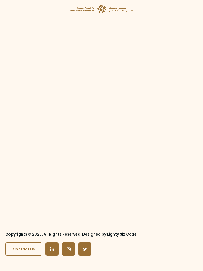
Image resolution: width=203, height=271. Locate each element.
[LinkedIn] (52, 249)
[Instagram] (68, 249)
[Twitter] (84, 249)
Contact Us (24, 249)
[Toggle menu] (193, 9)
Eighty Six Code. (122, 234)
